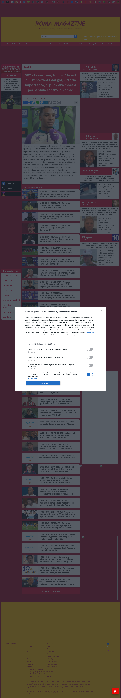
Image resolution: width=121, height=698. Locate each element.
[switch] (90, 349)
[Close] (101, 312)
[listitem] (60, 344)
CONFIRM (43, 383)
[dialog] (60, 349)
